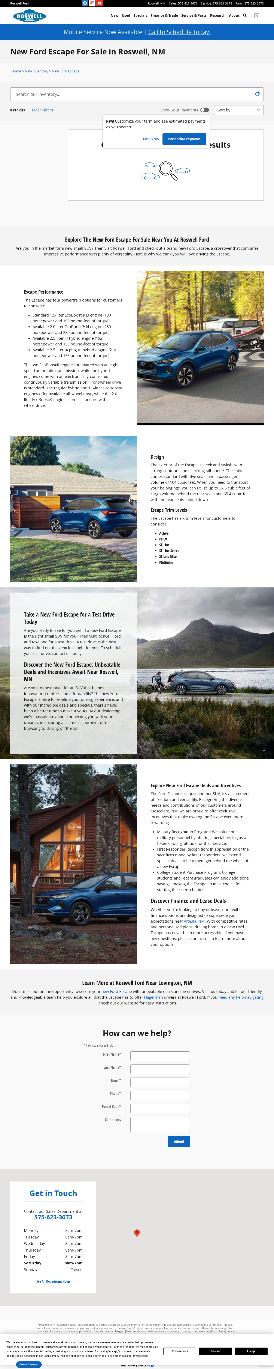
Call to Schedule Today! (179, 32)
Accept (251, 1351)
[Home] (29, 15)
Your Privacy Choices (135, 1365)
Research (218, 15)
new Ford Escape (117, 991)
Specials (140, 15)
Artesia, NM (194, 921)
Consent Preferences (28, 1364)
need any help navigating (241, 997)
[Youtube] (99, 3)
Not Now (151, 138)
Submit (179, 1141)
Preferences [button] (140, 1355)
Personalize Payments (184, 139)
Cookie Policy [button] (51, 1355)
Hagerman (153, 997)
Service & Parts (194, 15)
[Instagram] (92, 3)
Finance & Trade (164, 15)
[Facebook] (85, 3)
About (234, 15)
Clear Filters (42, 110)
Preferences (180, 1351)
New (114, 15)
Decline (215, 1351)
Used (126, 15)
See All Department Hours (53, 1281)
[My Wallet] (257, 15)
